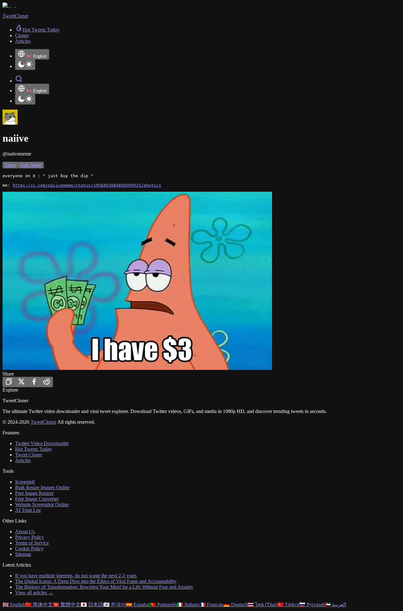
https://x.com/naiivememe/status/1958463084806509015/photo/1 (87, 185)
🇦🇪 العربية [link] (335, 604)
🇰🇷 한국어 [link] (114, 604)
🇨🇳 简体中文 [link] (39, 604)
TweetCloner (43, 422)
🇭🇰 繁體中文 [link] (67, 604)
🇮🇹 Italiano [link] (188, 604)
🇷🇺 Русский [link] (312, 604)
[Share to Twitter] (21, 382)
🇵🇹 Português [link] (163, 604)
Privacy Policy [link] (29, 537)
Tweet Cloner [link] (28, 454)
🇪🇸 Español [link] (138, 604)
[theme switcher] (25, 64)
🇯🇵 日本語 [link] (92, 604)
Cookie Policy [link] (29, 548)
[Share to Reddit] (46, 382)
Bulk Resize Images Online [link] (42, 487)
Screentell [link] (25, 481)
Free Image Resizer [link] (34, 493)
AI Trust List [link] (28, 510)
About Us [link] (25, 531)
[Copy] (9, 382)
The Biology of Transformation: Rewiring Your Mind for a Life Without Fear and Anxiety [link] (104, 587)
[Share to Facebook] (34, 382)
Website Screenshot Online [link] (42, 504)
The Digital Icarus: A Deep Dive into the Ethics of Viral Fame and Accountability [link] (96, 581)
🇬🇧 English (36, 56)
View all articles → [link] (34, 592)
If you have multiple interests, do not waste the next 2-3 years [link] (76, 575)
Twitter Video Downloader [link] (42, 443)
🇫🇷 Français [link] (211, 604)
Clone (10, 165)
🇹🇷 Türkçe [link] (288, 604)
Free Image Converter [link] (37, 498)
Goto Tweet (30, 165)
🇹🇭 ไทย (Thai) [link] (262, 604)
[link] (37, 29)
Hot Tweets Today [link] (33, 449)
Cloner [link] (22, 35)
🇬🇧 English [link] (14, 604)
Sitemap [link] (23, 554)
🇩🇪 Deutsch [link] (235, 604)
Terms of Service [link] (32, 543)
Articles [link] (23, 41)
